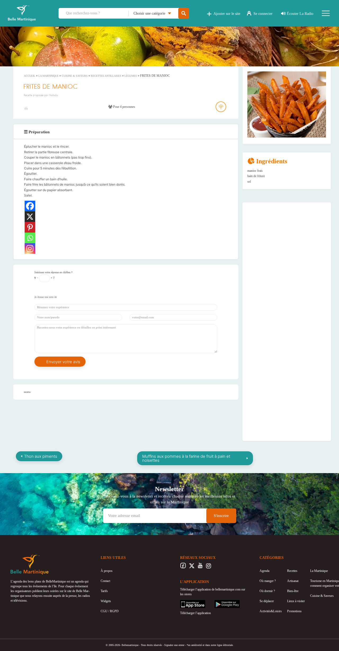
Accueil (29, 75)
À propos (107, 571)
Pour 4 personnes (123, 107)
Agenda (264, 571)
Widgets (106, 601)
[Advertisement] (287, 240)
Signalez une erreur (174, 645)
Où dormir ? (267, 591)
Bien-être (292, 591)
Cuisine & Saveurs (75, 75)
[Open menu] (326, 13)
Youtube (200, 567)
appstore (185, 602)
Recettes (292, 571)
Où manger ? (268, 581)
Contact (105, 581)
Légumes (130, 75)
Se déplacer (267, 601)
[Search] (183, 13)
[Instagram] (30, 248)
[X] (30, 216)
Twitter (191, 567)
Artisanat (292, 581)
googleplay (221, 602)
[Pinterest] (30, 227)
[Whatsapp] (30, 238)
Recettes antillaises (106, 75)
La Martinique (48, 75)
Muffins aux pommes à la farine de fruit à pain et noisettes (186, 458)
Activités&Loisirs (271, 611)
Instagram (208, 567)
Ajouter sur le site (226, 14)
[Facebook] (30, 206)
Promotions (294, 611)
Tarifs (104, 591)
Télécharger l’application (195, 613)
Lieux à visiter (296, 601)
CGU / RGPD (110, 611)
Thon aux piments (40, 456)
